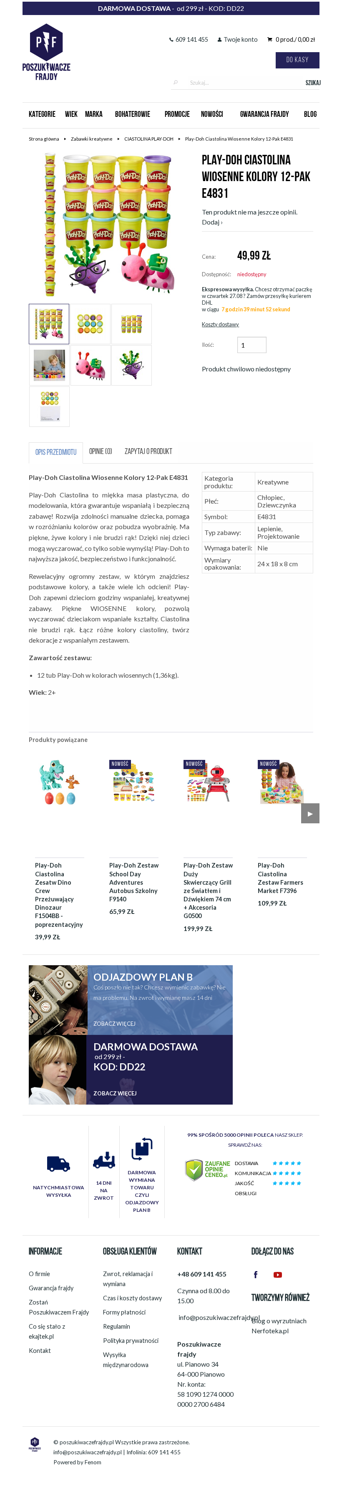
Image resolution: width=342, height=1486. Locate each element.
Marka (94, 115)
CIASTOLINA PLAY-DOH (149, 138)
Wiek (71, 115)
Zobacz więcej (114, 1023)
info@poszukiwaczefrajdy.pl (87, 1452)
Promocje (177, 115)
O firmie (39, 1273)
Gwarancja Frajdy (264, 115)
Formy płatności (124, 1312)
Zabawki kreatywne (92, 138)
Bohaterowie (132, 115)
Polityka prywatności (130, 1340)
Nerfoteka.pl (270, 1331)
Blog (310, 115)
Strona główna (44, 138)
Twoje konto (241, 39)
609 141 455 (192, 39)
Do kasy (298, 60)
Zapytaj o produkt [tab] (148, 452)
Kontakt (40, 1350)
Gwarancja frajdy (51, 1288)
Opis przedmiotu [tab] (55, 453)
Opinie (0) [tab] (100, 452)
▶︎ (310, 813)
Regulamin (116, 1326)
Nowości (212, 115)
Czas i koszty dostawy (132, 1298)
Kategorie (42, 115)
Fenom (93, 1462)
